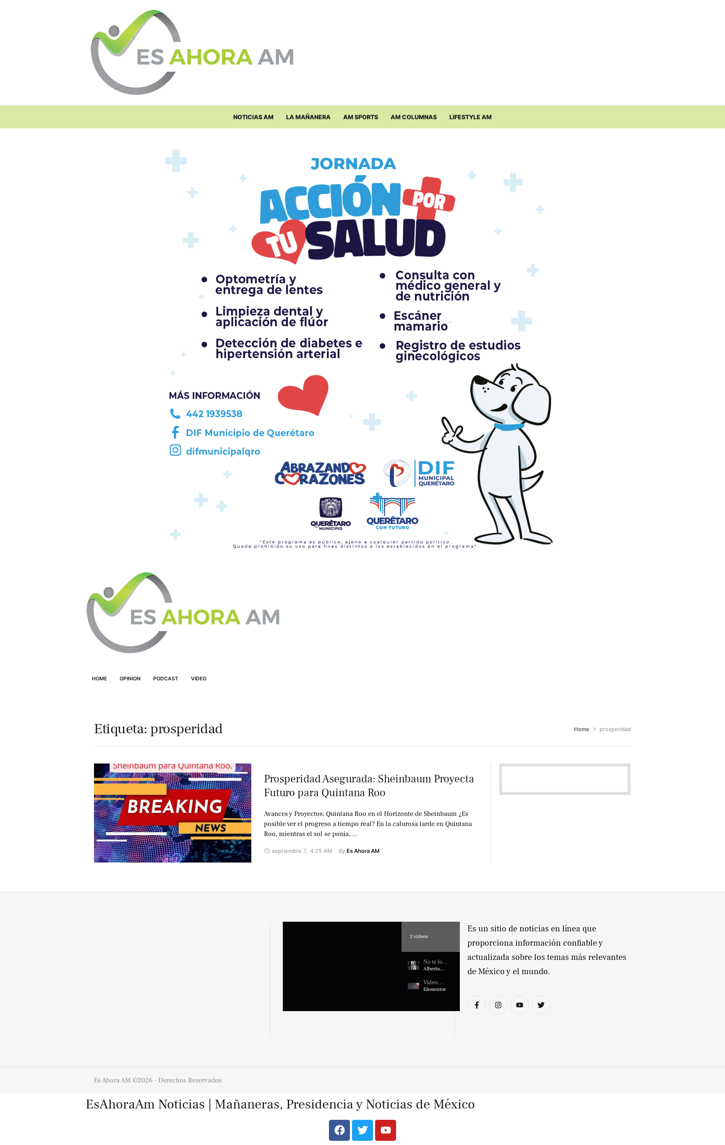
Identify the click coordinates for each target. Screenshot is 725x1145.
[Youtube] (519, 1005)
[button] (342, 966)
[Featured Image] (172, 813)
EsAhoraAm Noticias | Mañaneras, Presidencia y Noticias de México (280, 1104)
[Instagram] (498, 1005)
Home (581, 729)
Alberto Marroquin (435, 972)
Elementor (434, 989)
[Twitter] (541, 1005)
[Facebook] (339, 1130)
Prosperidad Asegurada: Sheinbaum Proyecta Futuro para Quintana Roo (369, 786)
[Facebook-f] (476, 1005)
